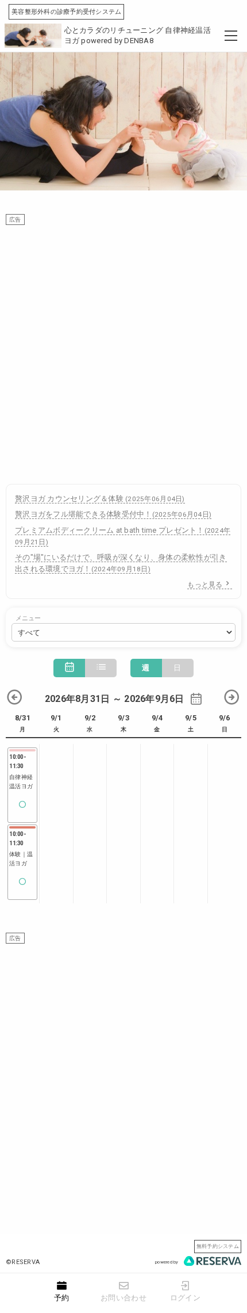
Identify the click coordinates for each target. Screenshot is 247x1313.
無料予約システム (217, 1246)
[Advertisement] (123, 348)
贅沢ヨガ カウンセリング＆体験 (100, 498)
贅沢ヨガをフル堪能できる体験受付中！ (113, 514)
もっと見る (204, 585)
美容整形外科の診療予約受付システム (66, 12)
